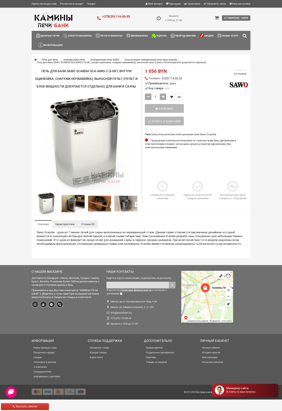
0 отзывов (240, 73)
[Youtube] (43, 304)
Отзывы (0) (88, 224)
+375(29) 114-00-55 (116, 16)
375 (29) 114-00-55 (121, 318)
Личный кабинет (211, 347)
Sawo (154, 134)
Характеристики (64, 224)
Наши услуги (231, 35)
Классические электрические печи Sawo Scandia (187, 134)
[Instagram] (35, 304)
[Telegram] (51, 304)
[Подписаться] (172, 285)
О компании (40, 367)
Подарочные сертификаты (160, 352)
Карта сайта (96, 357)
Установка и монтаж (45, 362)
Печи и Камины (111, 35)
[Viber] (59, 304)
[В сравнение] (179, 97)
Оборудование (185, 35)
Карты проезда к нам (44, 3)
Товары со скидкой (156, 362)
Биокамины (139, 35)
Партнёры (151, 357)
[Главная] (35, 59)
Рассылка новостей (212, 362)
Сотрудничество (42, 371)
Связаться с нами (99, 347)
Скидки (91, 3)
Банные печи (50, 35)
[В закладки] (172, 97)
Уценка (161, 35)
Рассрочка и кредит (71, 3)
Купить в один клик (166, 121)
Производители (154, 347)
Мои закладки (210, 357)
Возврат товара (98, 352)
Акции (209, 35)
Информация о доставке (47, 376)
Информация (53, 45)
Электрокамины (80, 35)
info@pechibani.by (121, 312)
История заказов (211, 352)
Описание (43, 224)
